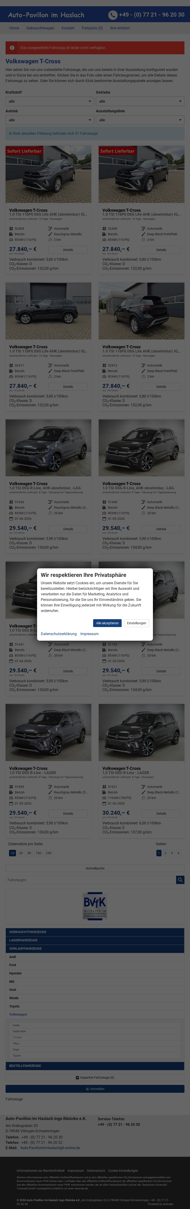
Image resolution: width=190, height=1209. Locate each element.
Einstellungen (136, 623)
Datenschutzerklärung (59, 634)
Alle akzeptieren (107, 623)
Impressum (89, 634)
